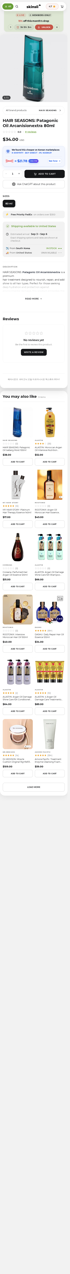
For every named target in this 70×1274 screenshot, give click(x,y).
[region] (33, 68)
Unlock (46, 27)
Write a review (34, 352)
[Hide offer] (57, 27)
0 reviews (30, 131)
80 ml (9, 203)
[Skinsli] (33, 6)
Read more (32, 298)
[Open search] (17, 6)
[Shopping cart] (62, 6)
